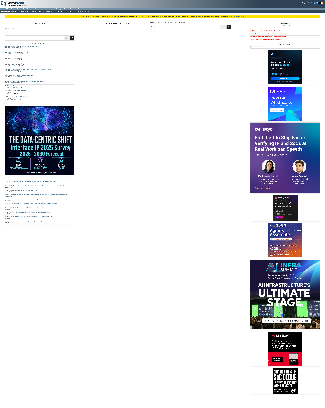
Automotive (73, 11)
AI (61, 11)
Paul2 (12, 70)
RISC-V (48, 11)
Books (66, 9)
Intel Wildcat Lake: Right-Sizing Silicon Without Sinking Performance (267, 31)
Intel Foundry (41, 11)
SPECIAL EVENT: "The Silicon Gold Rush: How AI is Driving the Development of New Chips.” (27, 57)
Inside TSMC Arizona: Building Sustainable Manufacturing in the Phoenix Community (25, 81)
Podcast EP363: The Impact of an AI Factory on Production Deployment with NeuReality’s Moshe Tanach (30, 181)
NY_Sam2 (11, 99)
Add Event (37, 26)
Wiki (7, 9)
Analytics (50, 9)
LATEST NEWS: (5, 11)
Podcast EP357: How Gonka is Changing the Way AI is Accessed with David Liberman (25, 207)
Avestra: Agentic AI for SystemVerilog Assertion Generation (265, 39)
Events (90, 11)
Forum (13, 9)
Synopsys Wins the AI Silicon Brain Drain (260, 28)
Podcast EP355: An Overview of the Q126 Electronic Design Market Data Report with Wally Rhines (29, 216)
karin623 (11, 71)
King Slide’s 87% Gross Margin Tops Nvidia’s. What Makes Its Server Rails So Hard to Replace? (28, 69)
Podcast (80, 9)
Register (304, 3)
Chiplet (29, 11)
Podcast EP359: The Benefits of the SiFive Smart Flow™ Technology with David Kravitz (26, 199)
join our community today (236, 16)
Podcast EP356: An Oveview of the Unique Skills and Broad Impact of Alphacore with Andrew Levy (29, 212)
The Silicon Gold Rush (10, 86)
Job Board (73, 9)
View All (43, 26)
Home (2, 9)
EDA (18, 9)
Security (58, 9)
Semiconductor (39, 9)
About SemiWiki (168, 406)
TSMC (34, 11)
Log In (310, 3)
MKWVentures (12, 53)
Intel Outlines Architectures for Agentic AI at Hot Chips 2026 (20, 63)
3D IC (79, 11)
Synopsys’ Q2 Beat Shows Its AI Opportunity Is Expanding (19, 75)
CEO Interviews (15, 11)
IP (23, 9)
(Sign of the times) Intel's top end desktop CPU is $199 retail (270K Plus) (22, 46)
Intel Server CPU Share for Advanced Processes (16, 52)
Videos (87, 9)
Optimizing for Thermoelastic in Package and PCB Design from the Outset (268, 36)
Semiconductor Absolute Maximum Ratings (15, 90)
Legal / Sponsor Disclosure (159, 406)
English (254, 46)
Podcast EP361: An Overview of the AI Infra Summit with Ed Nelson (21, 190)
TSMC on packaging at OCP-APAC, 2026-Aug (16, 96)
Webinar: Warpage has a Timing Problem (260, 33)
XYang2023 (13, 64)
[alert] (39, 28)
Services (29, 9)
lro (11, 92)
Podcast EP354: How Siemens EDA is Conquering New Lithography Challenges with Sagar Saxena (28, 221)
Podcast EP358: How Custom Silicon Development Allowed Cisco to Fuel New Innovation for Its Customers (31, 203)
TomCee (11, 93)
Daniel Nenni (13, 58)
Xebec (12, 47)
